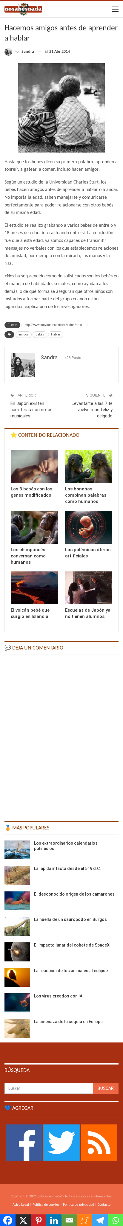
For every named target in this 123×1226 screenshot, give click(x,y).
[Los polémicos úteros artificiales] (88, 527)
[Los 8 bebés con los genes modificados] (34, 466)
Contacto (104, 1205)
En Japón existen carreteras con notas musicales (31, 410)
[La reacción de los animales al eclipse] (17, 977)
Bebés (40, 334)
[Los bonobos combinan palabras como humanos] (88, 466)
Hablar (55, 334)
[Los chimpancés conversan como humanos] (34, 527)
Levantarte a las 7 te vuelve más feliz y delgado (92, 410)
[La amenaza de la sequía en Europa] (17, 1028)
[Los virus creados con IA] (17, 1002)
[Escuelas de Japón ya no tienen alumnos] (88, 588)
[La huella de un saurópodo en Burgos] (17, 926)
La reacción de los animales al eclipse (71, 970)
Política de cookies (46, 1205)
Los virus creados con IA (58, 996)
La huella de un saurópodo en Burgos (70, 919)
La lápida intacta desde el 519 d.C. (67, 868)
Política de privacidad (78, 1205)
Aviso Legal (21, 1205)
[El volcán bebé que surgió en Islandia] (34, 588)
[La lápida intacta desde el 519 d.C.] (17, 875)
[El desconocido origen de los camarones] (17, 900)
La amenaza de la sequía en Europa (68, 1021)
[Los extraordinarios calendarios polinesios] (17, 850)
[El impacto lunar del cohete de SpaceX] (17, 951)
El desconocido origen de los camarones (74, 894)
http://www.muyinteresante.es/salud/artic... (54, 325)
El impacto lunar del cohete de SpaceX (72, 945)
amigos (24, 334)
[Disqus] (61, 735)
